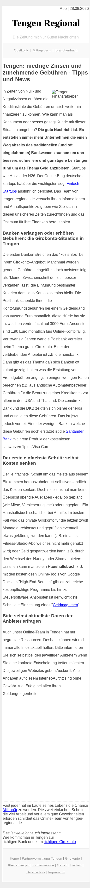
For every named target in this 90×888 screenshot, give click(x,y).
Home (14, 858)
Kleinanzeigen (19, 865)
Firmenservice (43, 865)
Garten (62, 865)
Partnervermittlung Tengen (42, 858)
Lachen (76, 865)
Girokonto (72, 858)
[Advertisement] (45, 750)
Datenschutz (35, 872)
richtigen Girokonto (60, 842)
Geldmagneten (65, 605)
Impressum (56, 872)
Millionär (10, 810)
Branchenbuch (66, 50)
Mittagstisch (42, 50)
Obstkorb (21, 50)
